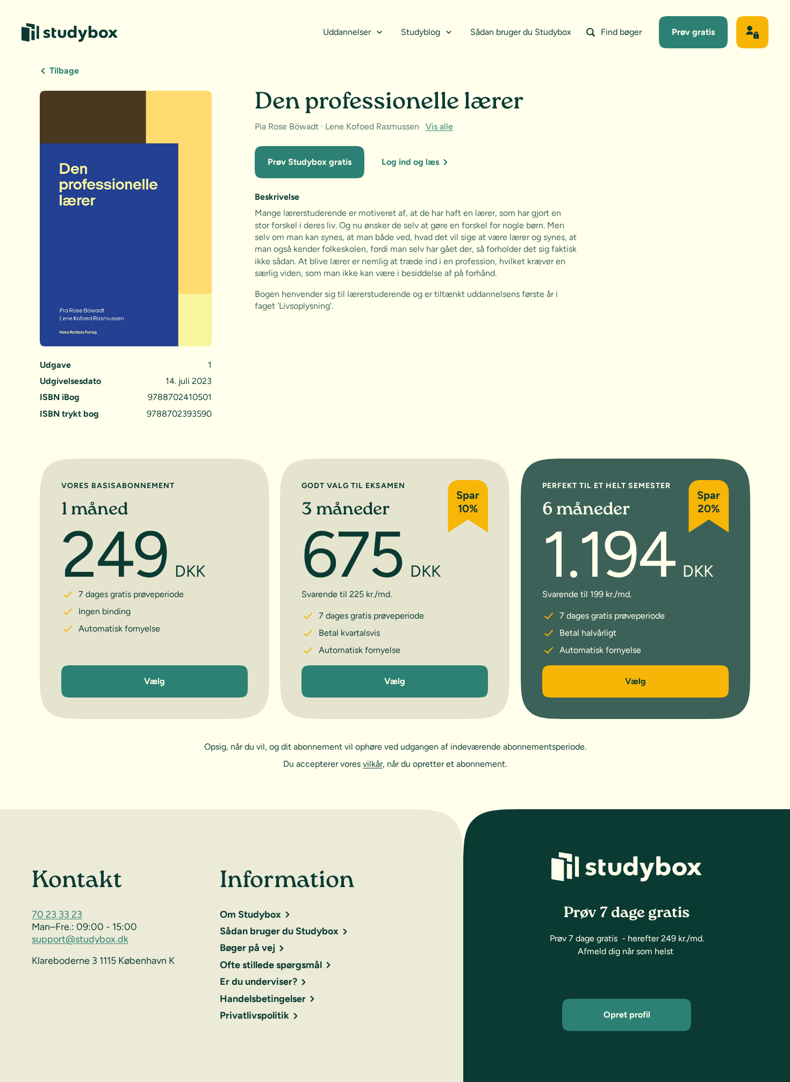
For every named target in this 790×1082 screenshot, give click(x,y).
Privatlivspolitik (254, 1015)
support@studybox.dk (80, 939)
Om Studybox (250, 914)
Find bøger (621, 32)
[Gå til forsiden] (69, 32)
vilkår (373, 764)
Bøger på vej (247, 948)
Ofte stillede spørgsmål (271, 965)
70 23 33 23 (57, 914)
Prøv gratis (693, 32)
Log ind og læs (410, 162)
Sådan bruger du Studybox (520, 32)
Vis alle (439, 126)
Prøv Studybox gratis (309, 162)
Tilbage (64, 71)
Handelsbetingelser (263, 999)
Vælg (154, 681)
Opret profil (627, 1015)
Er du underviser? (258, 981)
